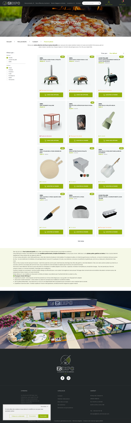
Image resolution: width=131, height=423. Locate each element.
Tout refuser (43, 406)
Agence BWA (99, 421)
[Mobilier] (88, 314)
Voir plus (81, 241)
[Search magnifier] (99, 3)
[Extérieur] (77, 331)
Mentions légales (77, 421)
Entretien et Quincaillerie (65, 407)
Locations (70, 3)
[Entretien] (49, 340)
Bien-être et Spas (63, 401)
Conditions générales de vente (62, 421)
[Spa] (117, 328)
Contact (78, 3)
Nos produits (29, 3)
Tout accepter (43, 416)
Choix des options (53, 94)
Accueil (9, 42)
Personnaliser (32, 416)
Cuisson (35, 42)
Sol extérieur (61, 404)
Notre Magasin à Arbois (58, 3)
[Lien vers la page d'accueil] (11, 3)
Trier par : (104, 53)
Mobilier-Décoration (64, 399)
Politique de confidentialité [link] (18, 416)
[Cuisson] (54, 322)
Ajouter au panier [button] (111, 94)
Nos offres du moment (43, 3)
